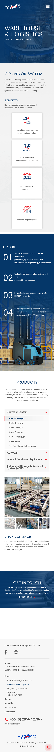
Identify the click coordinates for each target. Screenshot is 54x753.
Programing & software (17, 688)
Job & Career (11, 707)
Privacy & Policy (27, 746)
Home (7, 676)
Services (9, 699)
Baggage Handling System (14, 693)
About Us (9, 703)
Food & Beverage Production (19, 680)
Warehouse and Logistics (18, 684)
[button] (48, 7)
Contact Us (10, 712)
